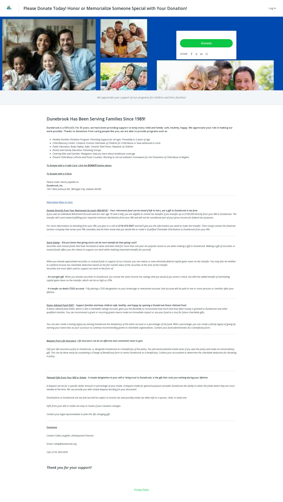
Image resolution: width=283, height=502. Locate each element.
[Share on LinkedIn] (201, 53)
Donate (206, 43)
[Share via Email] (206, 53)
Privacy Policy (141, 489)
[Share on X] (196, 53)
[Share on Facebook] (192, 53)
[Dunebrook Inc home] (9, 8)
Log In (272, 8)
